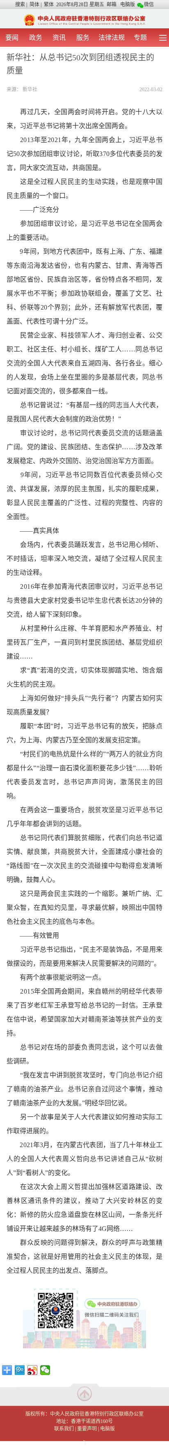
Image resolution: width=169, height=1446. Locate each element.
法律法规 (111, 37)
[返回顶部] (84, 1393)
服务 (82, 37)
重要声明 (87, 1429)
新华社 (30, 89)
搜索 (20, 4)
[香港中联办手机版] (84, 19)
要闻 (11, 37)
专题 (140, 37)
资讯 (59, 37)
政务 (35, 37)
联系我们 (64, 1429)
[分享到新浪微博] (32, 1370)
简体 (34, 4)
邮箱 (111, 4)
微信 (149, 4)
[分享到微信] (45, 1370)
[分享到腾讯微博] (20, 1370)
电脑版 (127, 4)
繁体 (49, 4)
